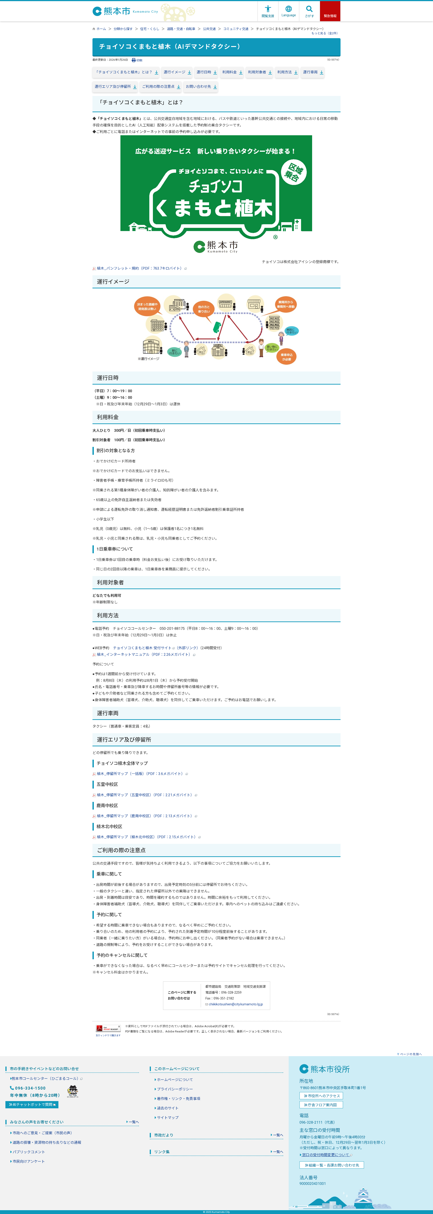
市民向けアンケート (29, 1161)
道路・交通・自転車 (181, 29)
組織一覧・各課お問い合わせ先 (334, 1165)
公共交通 (209, 29)
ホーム (101, 29)
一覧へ (134, 1122)
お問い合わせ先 (198, 86)
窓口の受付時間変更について (325, 1155)
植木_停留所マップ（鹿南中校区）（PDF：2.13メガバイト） (145, 816)
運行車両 (310, 72)
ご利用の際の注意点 (158, 86)
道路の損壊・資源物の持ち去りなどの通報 (47, 1142)
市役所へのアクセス (324, 1096)
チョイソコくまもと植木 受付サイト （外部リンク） (156, 648)
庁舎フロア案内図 (322, 1105)
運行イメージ (174, 72)
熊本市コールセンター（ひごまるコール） (46, 1078)
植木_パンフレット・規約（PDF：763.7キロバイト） (140, 268)
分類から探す (123, 29)
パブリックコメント (29, 1152)
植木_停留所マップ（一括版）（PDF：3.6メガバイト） (141, 774)
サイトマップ (168, 1118)
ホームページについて (175, 1080)
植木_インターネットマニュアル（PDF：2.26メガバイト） (144, 654)
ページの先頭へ (411, 1054)
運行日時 (204, 72)
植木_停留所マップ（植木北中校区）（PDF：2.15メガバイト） (147, 837)
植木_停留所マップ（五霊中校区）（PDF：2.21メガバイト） (145, 795)
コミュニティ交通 (235, 29)
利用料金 (229, 72)
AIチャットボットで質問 (33, 1104)
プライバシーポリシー (175, 1089)
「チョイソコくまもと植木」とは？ (123, 72)
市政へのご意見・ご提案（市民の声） (43, 1133)
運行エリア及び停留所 (113, 86)
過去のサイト (168, 1108)
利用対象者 (257, 72)
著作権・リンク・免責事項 (178, 1099)
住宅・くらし (149, 29)
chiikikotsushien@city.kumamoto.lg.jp (235, 1004)
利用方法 (284, 72)
